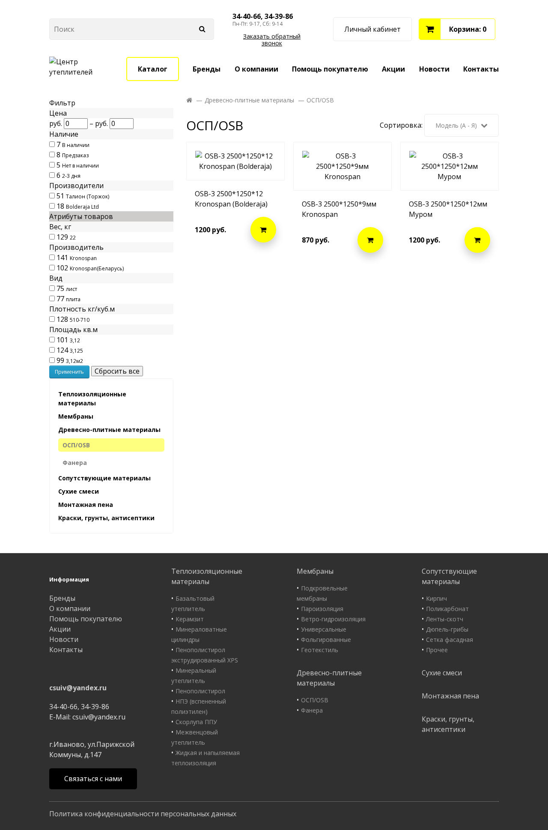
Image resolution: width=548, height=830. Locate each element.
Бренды (206, 69)
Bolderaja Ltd (82, 206)
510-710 (79, 320)
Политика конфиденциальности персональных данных (142, 813)
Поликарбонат (447, 609)
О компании (256, 69)
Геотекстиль (319, 650)
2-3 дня (71, 176)
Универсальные (323, 629)
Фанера (75, 462)
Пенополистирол (200, 691)
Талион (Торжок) (87, 196)
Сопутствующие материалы (104, 478)
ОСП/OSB (76, 445)
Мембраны (75, 416)
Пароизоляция (322, 609)
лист (71, 289)
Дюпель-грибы (447, 629)
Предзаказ (75, 155)
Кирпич (436, 598)
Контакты (481, 69)
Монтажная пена (85, 504)
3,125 (76, 350)
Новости (434, 69)
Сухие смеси (78, 491)
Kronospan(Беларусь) (97, 268)
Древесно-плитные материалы (109, 429)
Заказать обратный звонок (272, 40)
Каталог (152, 69)
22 (73, 237)
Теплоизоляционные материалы (92, 398)
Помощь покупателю (330, 69)
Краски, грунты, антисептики (106, 518)
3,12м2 (74, 361)
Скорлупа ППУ (196, 722)
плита (73, 299)
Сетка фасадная (449, 639)
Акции (393, 69)
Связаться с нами (93, 778)
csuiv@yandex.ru (78, 687)
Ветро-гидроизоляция (333, 619)
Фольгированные (326, 639)
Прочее (437, 650)
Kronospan (83, 258)
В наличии (75, 145)
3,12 (75, 340)
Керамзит (190, 619)
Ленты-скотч (444, 619)
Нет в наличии (80, 165)
